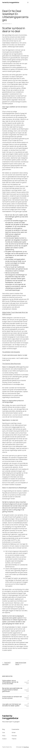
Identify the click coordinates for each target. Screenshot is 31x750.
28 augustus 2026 (26, 682)
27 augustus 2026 (26, 690)
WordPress (26, 747)
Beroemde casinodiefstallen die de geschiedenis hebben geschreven (12, 689)
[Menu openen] (28, 2)
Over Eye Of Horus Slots (6, 663)
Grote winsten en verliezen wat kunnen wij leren (12, 697)
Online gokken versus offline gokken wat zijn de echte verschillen (10, 682)
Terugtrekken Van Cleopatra (11, 352)
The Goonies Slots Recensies (11, 364)
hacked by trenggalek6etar (10, 2)
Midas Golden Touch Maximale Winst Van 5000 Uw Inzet (15, 313)
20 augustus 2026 (26, 705)
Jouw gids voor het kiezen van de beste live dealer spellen (11, 704)
